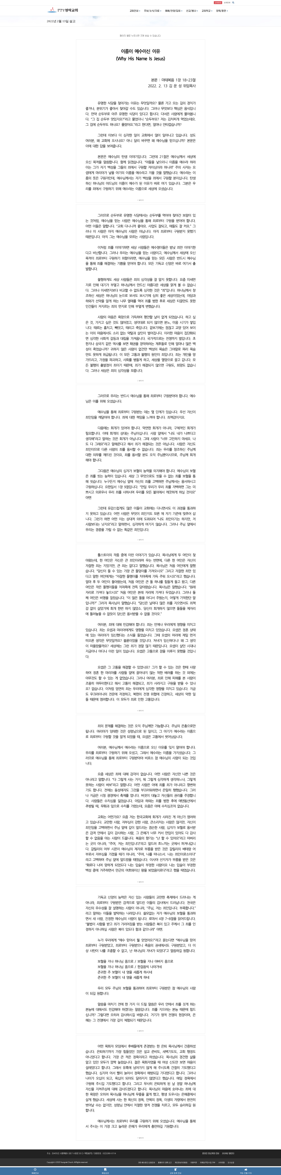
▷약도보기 (87, 1153)
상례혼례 (227, 3)
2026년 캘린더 (228, 1153)
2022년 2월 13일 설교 (61, 21)
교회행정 (218, 3)
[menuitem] (146, 1163)
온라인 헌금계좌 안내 (210, 1153)
